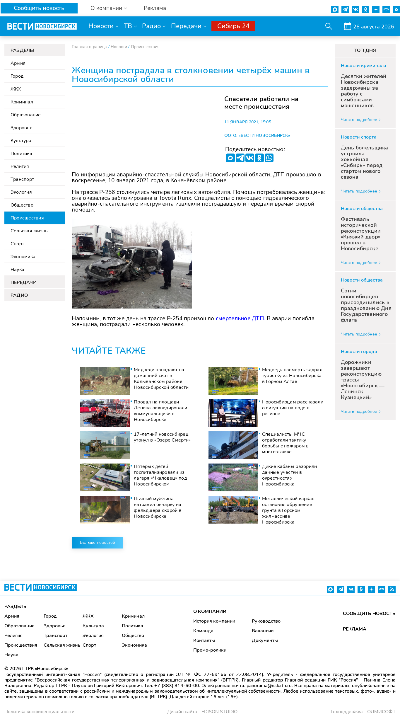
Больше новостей (97, 542)
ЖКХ (16, 89)
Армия (18, 63)
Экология (21, 192)
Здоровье (22, 128)
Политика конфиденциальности (39, 711)
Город (17, 76)
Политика (21, 153)
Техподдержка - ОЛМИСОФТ (363, 711)
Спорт (17, 244)
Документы (265, 640)
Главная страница (89, 47)
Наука (17, 269)
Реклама (155, 8)
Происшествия (27, 218)
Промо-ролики (209, 650)
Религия (20, 166)
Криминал (22, 102)
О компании (106, 8)
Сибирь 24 (233, 26)
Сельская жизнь (29, 231)
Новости (101, 26)
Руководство (266, 621)
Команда (203, 631)
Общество (22, 205)
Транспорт (22, 179)
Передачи (186, 26)
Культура (21, 140)
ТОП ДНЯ (365, 50)
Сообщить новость (39, 8)
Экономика (23, 256)
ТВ (128, 26)
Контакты (204, 640)
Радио (151, 26)
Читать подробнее (359, 119)
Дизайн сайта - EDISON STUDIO (202, 711)
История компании (214, 621)
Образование (26, 115)
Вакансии (262, 631)
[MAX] (230, 158)
